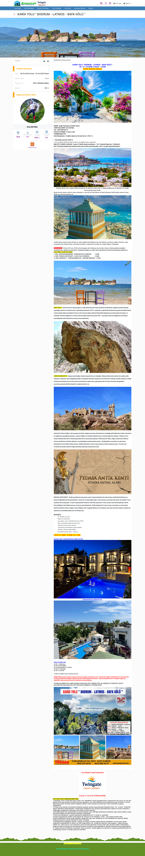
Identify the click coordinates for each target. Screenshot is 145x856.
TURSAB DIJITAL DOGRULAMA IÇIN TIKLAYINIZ (72, 849)
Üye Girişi (68, 8)
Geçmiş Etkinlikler (43, 8)
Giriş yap (118, 3)
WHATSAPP (78, 843)
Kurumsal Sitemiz (79, 8)
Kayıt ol (127, 3)
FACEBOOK (73, 843)
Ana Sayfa (17, 8)
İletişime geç (32, 147)
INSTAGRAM (67, 843)
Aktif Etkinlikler (29, 8)
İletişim (90, 8)
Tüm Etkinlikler (56, 8)
